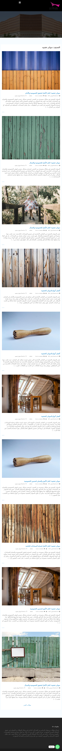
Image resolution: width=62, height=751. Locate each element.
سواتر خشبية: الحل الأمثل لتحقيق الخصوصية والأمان (42, 93)
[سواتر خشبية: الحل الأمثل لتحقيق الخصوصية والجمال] (31, 656)
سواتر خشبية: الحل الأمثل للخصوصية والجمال (44, 163)
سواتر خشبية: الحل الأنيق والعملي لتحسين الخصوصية (42, 481)
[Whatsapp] (57, 747)
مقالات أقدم (27, 705)
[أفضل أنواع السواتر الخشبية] (31, 268)
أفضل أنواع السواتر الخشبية (50, 291)
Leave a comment (39, 95)
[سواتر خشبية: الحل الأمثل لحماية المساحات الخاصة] (31, 523)
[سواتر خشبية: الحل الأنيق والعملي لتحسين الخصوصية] (31, 458)
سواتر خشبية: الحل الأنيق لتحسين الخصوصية (45, 609)
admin (30, 95)
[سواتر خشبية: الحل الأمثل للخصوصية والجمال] (31, 137)
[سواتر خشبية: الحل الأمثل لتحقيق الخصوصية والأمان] (31, 70)
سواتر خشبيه (18, 95)
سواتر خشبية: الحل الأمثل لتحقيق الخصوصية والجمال (42, 685)
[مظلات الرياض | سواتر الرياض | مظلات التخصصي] (54, 5)
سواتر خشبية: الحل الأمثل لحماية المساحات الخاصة (43, 546)
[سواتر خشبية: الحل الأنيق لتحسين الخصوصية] (31, 586)
